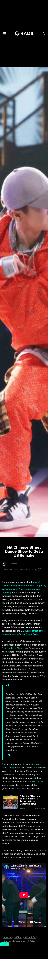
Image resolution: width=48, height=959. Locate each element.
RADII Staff (12, 564)
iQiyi (33, 941)
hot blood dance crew (15, 941)
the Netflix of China (12, 648)
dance (8, 937)
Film (19, 937)
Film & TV (30, 937)
